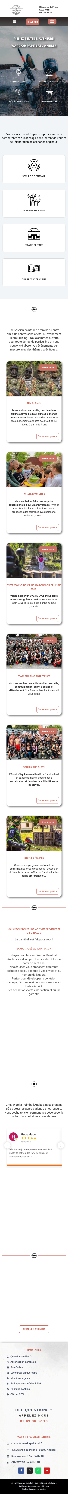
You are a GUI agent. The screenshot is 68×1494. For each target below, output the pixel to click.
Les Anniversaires (34, 494)
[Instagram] (30, 1470)
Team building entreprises (34, 676)
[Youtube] (47, 1470)
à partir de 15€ (48, 822)
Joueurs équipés (34, 858)
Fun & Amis (34, 403)
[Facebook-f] (21, 1470)
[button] (15, 22)
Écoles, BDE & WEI (34, 767)
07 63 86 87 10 (34, 1421)
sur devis (50, 640)
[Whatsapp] (38, 1470)
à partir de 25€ (48, 367)
